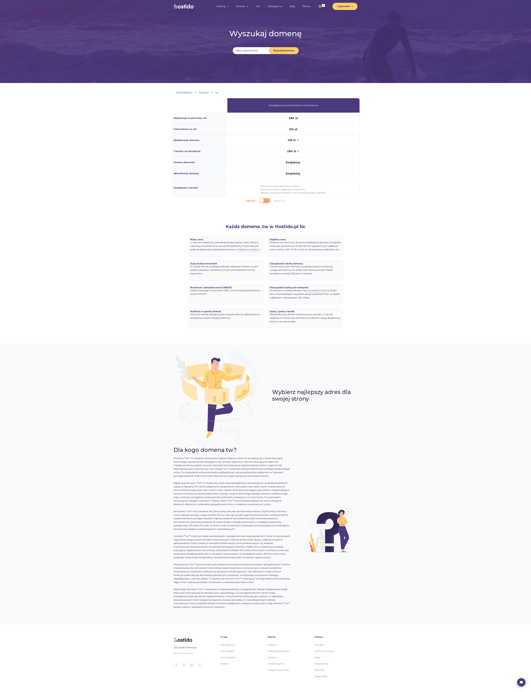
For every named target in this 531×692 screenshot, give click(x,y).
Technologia (227, 651)
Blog (292, 6)
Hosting (272, 645)
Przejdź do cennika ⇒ (248, 249)
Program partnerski (278, 670)
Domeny (204, 92)
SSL (258, 6)
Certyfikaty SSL (276, 663)
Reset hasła (321, 676)
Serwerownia (228, 657)
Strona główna (184, 92)
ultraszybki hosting (318, 290)
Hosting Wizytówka (278, 651)
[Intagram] (185, 666)
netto (250, 200)
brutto (279, 200)
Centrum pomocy (325, 651)
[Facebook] (177, 666)
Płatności (320, 670)
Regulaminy (321, 663)
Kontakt (319, 645)
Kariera (224, 663)
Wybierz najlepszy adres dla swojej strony (311, 395)
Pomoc (307, 6)
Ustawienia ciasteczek (183, 653)
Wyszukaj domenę (283, 50)
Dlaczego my (275, 6)
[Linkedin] (193, 666)
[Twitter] (201, 666)
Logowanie (343, 6)
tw (216, 92)
